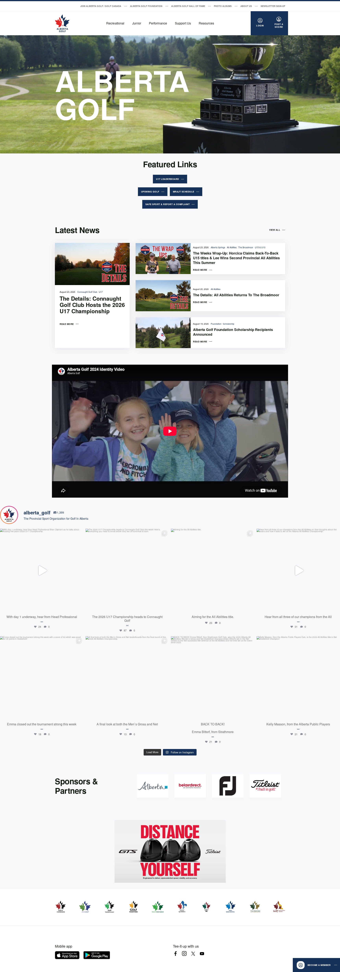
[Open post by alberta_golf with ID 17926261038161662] (213, 678)
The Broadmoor (246, 247)
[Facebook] (175, 953)
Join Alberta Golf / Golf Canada (100, 6)
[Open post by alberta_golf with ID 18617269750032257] (42, 678)
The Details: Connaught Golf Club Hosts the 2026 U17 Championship (92, 304)
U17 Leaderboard (167, 178)
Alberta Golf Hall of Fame (188, 6)
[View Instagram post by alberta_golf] (79, 607)
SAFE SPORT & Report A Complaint (167, 204)
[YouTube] (202, 953)
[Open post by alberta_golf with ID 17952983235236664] (127, 678)
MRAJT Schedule (183, 191)
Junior (136, 23)
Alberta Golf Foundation (146, 6)
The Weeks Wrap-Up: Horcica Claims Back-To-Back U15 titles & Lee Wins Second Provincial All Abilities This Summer (236, 258)
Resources (206, 23)
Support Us (183, 23)
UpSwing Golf (150, 191)
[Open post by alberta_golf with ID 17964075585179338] (213, 570)
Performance (158, 23)
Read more (67, 323)
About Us (246, 6)
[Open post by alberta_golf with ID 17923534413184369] (42, 570)
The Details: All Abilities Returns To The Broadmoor (236, 295)
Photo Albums (223, 6)
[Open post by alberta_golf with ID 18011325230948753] (127, 570)
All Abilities (232, 247)
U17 (101, 291)
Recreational (115, 23)
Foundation (216, 323)
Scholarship (228, 323)
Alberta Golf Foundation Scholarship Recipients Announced (233, 332)
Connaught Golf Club (87, 291)
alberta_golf (41, 532)
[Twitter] (193, 953)
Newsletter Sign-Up (273, 6)
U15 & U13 (260, 247)
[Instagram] (184, 953)
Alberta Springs (218, 247)
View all (274, 229)
